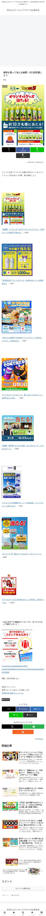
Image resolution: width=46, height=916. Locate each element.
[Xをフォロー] (12, 726)
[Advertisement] (23, 40)
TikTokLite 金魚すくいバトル (13, 693)
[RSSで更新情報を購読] (23, 732)
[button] (23, 155)
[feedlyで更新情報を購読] (33, 726)
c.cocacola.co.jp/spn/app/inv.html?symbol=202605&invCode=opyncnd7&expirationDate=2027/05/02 (23, 669)
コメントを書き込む (23, 888)
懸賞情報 (6, 699)
